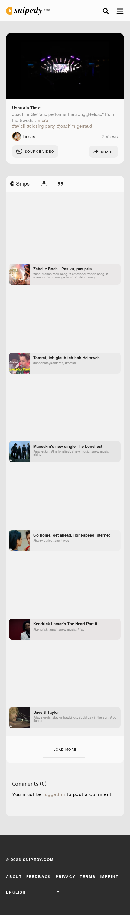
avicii (20, 126)
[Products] (43, 183)
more (43, 120)
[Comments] (60, 183)
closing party (42, 126)
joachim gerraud (76, 126)
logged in (54, 794)
